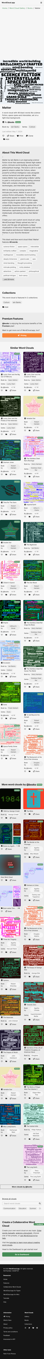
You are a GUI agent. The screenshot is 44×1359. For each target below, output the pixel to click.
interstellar (35, 247)
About (5, 1324)
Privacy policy (7, 1328)
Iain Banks (15, 127)
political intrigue (10, 275)
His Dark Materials (36, 1135)
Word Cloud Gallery (17, 8)
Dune (8, 712)
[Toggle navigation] (41, 2)
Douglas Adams (36, 764)
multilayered (8, 255)
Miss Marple (34, 854)
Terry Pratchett (36, 1172)
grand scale (24, 259)
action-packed (20, 271)
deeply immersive (10, 259)
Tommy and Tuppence (36, 896)
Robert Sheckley (13, 587)
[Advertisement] (22, 32)
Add (7, 139)
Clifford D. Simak (13, 627)
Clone (30, 136)
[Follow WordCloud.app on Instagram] (26, 1328)
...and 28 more (8, 279)
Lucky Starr (11, 384)
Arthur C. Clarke (37, 509)
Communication (9, 1208)
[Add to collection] (6, 390)
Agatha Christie (13, 944)
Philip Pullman (36, 1130)
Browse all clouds (9, 1199)
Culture (32, 127)
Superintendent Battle (36, 1015)
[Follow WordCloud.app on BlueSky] (33, 1328)
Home (4, 8)
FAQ (4, 1302)
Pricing (23, 335)
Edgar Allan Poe (37, 1094)
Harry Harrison (37, 464)
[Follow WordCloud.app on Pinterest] (37, 1328)
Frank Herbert (13, 708)
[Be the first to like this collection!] (2, 849)
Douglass (35, 1055)
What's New (7, 1320)
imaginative (33, 251)
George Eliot (36, 973)
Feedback (6, 1335)
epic (34, 259)
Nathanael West (13, 1131)
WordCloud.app (8, 2)
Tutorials (6, 1298)
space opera (22, 247)
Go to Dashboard (22, 1254)
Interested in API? (9, 1339)
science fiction (9, 247)
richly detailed (24, 267)
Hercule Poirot (12, 949)
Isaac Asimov (13, 380)
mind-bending (9, 263)
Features (6, 1283)
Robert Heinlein (13, 467)
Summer (33, 1208)
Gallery (27, 1316)
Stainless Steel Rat (36, 469)
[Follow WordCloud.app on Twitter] (29, 1328)
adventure (7, 271)
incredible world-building (25, 255)
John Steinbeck (13, 1057)
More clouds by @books (22, 1187)
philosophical (34, 271)
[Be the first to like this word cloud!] (3, 135)
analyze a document (24, 1233)
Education (22, 1208)
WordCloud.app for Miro (11, 1294)
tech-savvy (23, 275)
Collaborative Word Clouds (12, 1287)
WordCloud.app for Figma (11, 1290)
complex (23, 251)
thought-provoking (25, 263)
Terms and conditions (10, 1331)
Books (30, 8)
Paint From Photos (9, 1354)
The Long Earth (35, 1176)
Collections (28, 1324)
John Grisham (13, 1021)
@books (10, 122)
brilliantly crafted (10, 251)
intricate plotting (10, 267)
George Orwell (13, 814)
